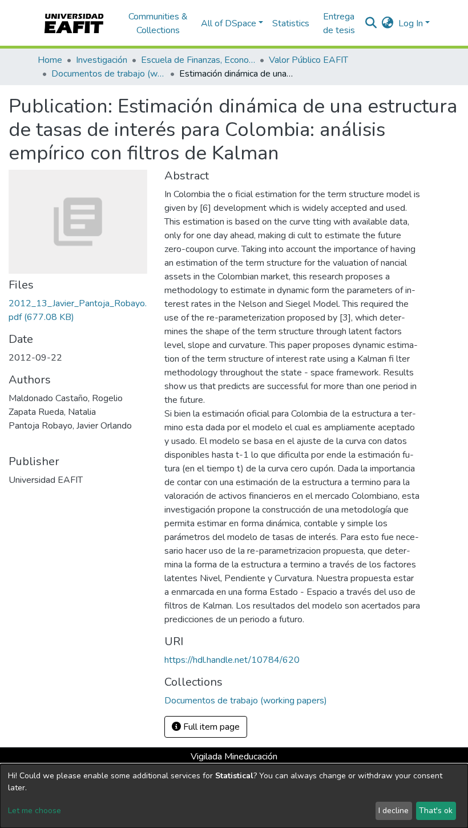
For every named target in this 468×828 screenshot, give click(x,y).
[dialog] (234, 796)
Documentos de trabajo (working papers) (108, 73)
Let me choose (34, 810)
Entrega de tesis (339, 23)
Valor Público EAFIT (308, 60)
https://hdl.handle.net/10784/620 (232, 660)
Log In (410, 23)
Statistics (290, 23)
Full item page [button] (210, 727)
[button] (388, 23)
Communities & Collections (158, 23)
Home (50, 60)
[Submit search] (371, 23)
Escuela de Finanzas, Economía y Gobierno (198, 60)
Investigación (101, 60)
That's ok (436, 810)
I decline (393, 810)
